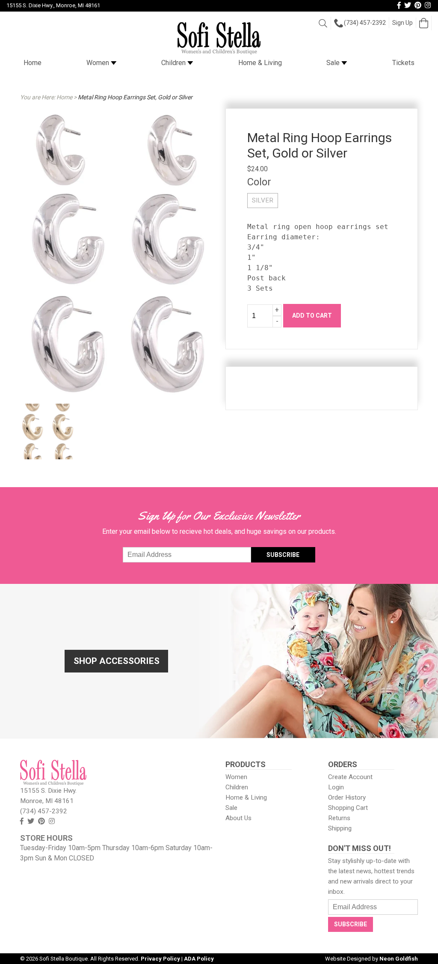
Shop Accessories (117, 661)
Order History (347, 797)
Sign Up (402, 22)
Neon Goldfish (398, 958)
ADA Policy (199, 958)
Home (32, 63)
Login (336, 787)
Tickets (403, 63)
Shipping (340, 828)
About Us (238, 818)
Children (174, 63)
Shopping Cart (348, 808)
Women (98, 63)
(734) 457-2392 (365, 22)
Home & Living (260, 63)
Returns (339, 818)
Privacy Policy (160, 958)
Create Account (350, 777)
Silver (262, 200)
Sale (333, 63)
